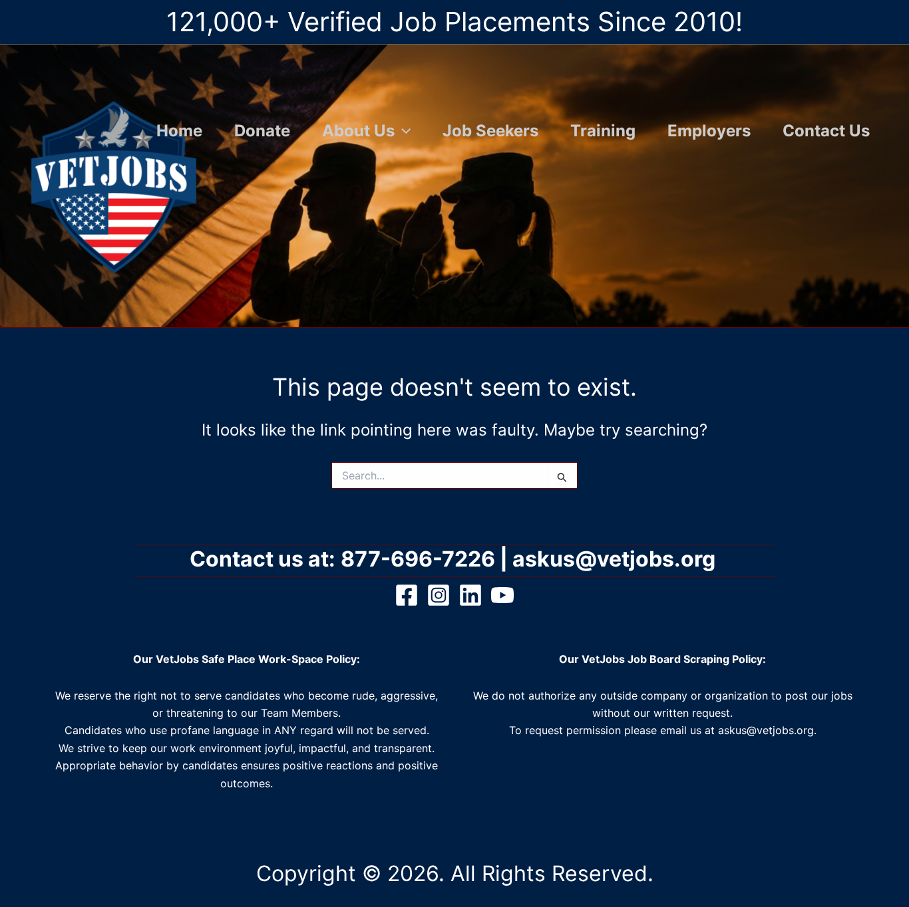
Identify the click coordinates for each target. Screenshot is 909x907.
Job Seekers (490, 131)
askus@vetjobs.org (616, 559)
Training (603, 131)
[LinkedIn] (470, 595)
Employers (709, 131)
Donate (262, 131)
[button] (403, 131)
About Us (358, 131)
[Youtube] (502, 595)
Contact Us (826, 131)
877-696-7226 (418, 559)
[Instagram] (439, 595)
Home (179, 131)
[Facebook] (407, 595)
